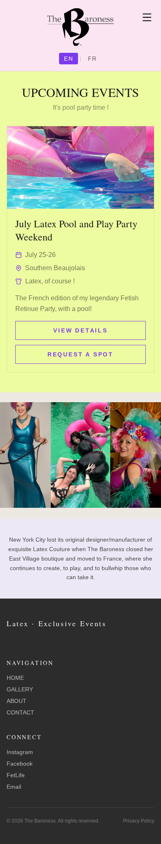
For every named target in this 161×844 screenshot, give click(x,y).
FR (92, 58)
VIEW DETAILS (80, 330)
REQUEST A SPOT (80, 354)
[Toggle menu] (147, 17)
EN (68, 58)
